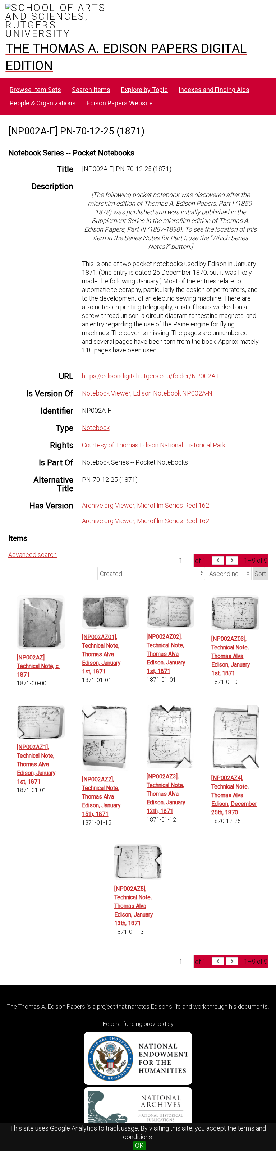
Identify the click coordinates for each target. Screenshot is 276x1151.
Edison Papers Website (120, 103)
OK (139, 1145)
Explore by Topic (144, 89)
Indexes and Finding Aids (214, 89)
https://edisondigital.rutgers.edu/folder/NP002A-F (151, 376)
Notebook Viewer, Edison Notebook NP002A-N (147, 393)
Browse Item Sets (35, 89)
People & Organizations (43, 103)
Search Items (91, 89)
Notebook (96, 427)
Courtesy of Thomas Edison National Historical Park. (154, 445)
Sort (260, 573)
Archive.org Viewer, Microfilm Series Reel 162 (145, 505)
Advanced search (32, 554)
